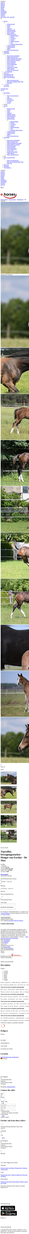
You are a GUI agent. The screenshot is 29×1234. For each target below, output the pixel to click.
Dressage (10, 948)
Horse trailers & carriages (13, 60)
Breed (2, 939)
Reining (12, 37)
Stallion (6, 942)
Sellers (8, 48)
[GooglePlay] (9, 1215)
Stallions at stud (11, 30)
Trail (11, 43)
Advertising (12, 1168)
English (3, 10)
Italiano (2, 7)
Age (2, 944)
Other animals (10, 68)
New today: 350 (5, 17)
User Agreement (5, 913)
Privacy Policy (6, 914)
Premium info (18, 1168)
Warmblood (7, 941)
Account (9, 101)
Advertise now (4, 88)
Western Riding (14, 35)
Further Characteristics (6, 957)
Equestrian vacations (12, 67)
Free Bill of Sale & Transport (15, 920)
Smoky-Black (7, 947)
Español (3, 14)
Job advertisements (12, 64)
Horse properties (11, 63)
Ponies (8, 25)
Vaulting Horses (11, 45)
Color (2, 947)
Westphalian (20, 199)
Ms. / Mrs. (5, 1101)
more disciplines (5, 949)
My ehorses (7, 93)
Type (2, 941)
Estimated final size (5, 945)
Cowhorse (13, 38)
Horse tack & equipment (13, 55)
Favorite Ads (10, 100)
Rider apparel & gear (12, 57)
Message (3, 1131)
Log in (6, 85)
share (3, 1138)
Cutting (12, 40)
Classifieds (6, 53)
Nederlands (3, 11)
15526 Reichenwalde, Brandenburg (10, 1057)
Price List (6, 73)
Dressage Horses (11, 31)
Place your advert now (13, 50)
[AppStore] (8, 1210)
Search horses (12, 199)
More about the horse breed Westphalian (14, 937)
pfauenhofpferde (11, 1086)
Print (3, 1115)
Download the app (8, 74)
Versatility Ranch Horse (16, 44)
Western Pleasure (14, 41)
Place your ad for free (9, 77)
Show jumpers (10, 32)
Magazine (6, 51)
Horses (5, 21)
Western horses (11, 34)
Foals (8, 27)
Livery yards (10, 66)
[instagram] (8, 1224)
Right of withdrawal (17, 1175)
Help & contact (4, 1168)
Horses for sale (11, 24)
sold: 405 (12, 17)
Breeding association (6, 956)
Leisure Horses (11, 47)
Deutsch (3, 2)
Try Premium (8, 71)
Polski (2, 8)
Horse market (4, 199)
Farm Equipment (11, 61)
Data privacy (8, 1175)
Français (3, 15)
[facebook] (3, 1224)
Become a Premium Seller (15, 81)
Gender (2, 942)
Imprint (2, 1175)
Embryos (9, 28)
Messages (9, 98)
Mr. (3, 1103)
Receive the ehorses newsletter (10, 1113)
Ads (8, 97)
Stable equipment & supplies (14, 58)
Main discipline (4, 948)
